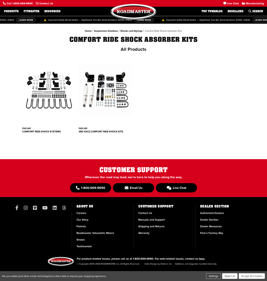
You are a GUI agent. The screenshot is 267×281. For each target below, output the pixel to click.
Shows (80, 240)
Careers (81, 213)
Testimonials (84, 246)
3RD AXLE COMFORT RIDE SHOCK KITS (101, 131)
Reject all (230, 276)
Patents (81, 226)
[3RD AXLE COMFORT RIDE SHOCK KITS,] (105, 90)
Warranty (143, 233)
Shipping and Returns (151, 226)
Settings (213, 276)
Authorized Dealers (212, 213)
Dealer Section (209, 220)
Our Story (82, 220)
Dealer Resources (211, 226)
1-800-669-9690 (143, 259)
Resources (52, 11)
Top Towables (212, 11)
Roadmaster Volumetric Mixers (95, 233)
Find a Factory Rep (211, 233)
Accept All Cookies (251, 276)
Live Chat (179, 187)
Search (257, 11)
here (201, 259)
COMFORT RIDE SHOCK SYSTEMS (41, 131)
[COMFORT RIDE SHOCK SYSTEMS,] (49, 90)
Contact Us (145, 213)
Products (11, 11)
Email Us (135, 187)
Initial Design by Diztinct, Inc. (158, 264)
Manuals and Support (151, 220)
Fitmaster (31, 11)
